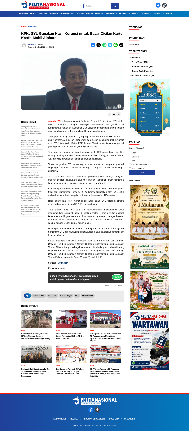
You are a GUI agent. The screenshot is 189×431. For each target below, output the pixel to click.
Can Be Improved (139, 164)
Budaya (169, 14)
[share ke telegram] (110, 47)
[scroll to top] (181, 426)
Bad (133, 161)
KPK (77, 296)
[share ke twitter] (99, 47)
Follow (117, 277)
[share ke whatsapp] (105, 47)
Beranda (23, 14)
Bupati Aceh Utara (142, 71)
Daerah (54, 14)
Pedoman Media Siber (94, 419)
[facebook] (158, 7)
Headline (32, 26)
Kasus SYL (52, 296)
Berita (33, 14)
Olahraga (146, 14)
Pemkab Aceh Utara (143, 76)
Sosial (135, 14)
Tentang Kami (59, 419)
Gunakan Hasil (39, 296)
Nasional (43, 14)
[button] (109, 114)
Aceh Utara (140, 62)
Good (133, 153)
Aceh (136, 57)
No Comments (137, 168)
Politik (80, 14)
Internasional (67, 14)
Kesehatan (124, 14)
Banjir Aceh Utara (142, 66)
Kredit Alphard (87, 296)
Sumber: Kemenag (150, 134)
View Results (134, 180)
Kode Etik (114, 419)
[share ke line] (116, 47)
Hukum (89, 14)
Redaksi (31, 44)
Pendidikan (111, 14)
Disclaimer (129, 419)
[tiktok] (165, 7)
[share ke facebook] (93, 47)
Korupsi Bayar (66, 296)
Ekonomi (99, 14)
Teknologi (158, 14)
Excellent (135, 157)
